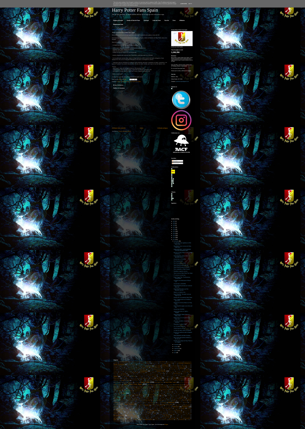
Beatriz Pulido (136, 366)
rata (167, 409)
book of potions (174, 366)
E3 (165, 373)
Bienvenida (143, 366)
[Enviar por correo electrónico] (130, 79)
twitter (172, 417)
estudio (170, 376)
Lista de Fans (157, 20)
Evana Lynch (117, 378)
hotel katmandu (157, 390)
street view (143, 414)
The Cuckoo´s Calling (143, 415)
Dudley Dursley (147, 373)
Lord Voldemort (128, 397)
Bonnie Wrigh (157, 366)
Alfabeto (129, 363)
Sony (150, 413)
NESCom (185, 400)
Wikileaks (165, 419)
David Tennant (122, 372)
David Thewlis (128, 372)
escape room (145, 376)
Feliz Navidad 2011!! (178, 261)
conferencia (116, 371)
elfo (177, 375)
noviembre (176, 344)
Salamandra (132, 412)
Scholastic (149, 412)
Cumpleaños (143, 371)
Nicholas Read (123, 402)
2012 (174, 237)
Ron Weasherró (170, 410)
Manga (122, 398)
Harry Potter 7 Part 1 (159, 382)
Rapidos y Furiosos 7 (162, 409)
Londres (122, 397)
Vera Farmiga (162, 418)
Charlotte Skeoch (166, 368)
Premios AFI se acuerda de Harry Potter (183, 297)
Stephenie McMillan (129, 414)
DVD (162, 373)
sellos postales (179, 411)
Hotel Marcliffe (165, 390)
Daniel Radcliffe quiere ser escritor (182, 267)
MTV (184, 399)
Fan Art (166, 20)
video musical (180, 418)
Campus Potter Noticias (156, 367)
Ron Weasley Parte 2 (186, 410)
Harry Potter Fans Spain (135, 10)
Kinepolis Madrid (153, 394)
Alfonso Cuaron (136, 363)
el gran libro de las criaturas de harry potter (138, 375)
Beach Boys (130, 366)
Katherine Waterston (179, 393)
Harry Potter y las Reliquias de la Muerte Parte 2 (138, 388)
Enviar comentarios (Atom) (125, 131)
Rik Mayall (133, 410)
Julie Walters (165, 393)
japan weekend (168, 391)
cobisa (137, 369)
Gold (186, 380)
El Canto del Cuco (123, 375)
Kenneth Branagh (135, 394)
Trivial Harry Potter (166, 417)
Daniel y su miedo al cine (179, 292)
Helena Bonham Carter (164, 389)
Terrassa (176, 414)
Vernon (167, 418)
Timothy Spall (116, 417)
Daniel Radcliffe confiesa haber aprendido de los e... (181, 256)
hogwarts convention (127, 390)
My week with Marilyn (157, 400)
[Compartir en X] (133, 79)
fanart (165, 378)
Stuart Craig (149, 414)
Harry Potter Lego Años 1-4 (134, 385)
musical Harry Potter (146, 400)
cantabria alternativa (166, 367)
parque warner (187, 404)
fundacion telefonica (135, 380)
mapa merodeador (128, 398)
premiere (119, 408)
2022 (174, 221)
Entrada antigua (163, 128)
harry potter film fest (179, 384)
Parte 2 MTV (116, 405)
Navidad (174, 400)
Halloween (130, 382)
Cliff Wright (132, 369)
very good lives (173, 418)
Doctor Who (170, 372)
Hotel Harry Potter (149, 390)
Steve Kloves (137, 414)
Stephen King (122, 414)
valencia (139, 418)
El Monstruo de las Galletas (170, 375)
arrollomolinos (145, 364)
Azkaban (179, 364)
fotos (169, 379)
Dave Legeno (172, 371)
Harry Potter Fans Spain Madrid (154, 384)
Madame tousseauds (175, 397)
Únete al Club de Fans (133, 20)
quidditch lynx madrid (135, 409)
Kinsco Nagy (167, 394)
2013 (174, 235)
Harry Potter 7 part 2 (170, 382)
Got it (190, 3)
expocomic (129, 378)
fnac (166, 379)
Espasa (155, 376)
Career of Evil (183, 367)
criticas (137, 371)
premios (124, 408)
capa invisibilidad (175, 367)
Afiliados (182, 20)
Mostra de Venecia (178, 399)
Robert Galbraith (154, 410)
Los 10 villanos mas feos (179, 326)
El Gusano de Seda (152, 375)
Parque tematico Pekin (179, 404)
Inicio (141, 128)
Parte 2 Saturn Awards (131, 405)
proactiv (155, 408)
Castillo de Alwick (130, 368)
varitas (149, 418)
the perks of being (158, 415)
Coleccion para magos (159, 369)
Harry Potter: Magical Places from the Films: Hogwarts (161, 388)
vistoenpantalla (129, 419)
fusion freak (143, 380)
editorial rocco (184, 373)
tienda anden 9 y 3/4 (186, 415)
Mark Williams (157, 398)
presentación (130, 408)
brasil (114, 367)
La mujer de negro (127, 395)
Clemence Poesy (125, 369)
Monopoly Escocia (164, 399)
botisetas (188, 366)
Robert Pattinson (163, 410)
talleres (171, 414)
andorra (175, 363)
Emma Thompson (183, 375)
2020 (174, 223)
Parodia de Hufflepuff (119, 404)
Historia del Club (118, 24)
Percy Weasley (154, 405)
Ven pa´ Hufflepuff (154, 418)
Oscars (185, 402)
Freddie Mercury (116, 380)
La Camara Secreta (183, 394)
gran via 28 (117, 382)
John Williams (142, 393)
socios (139, 413)
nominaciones (153, 402)
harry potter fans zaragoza (168, 384)
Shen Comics (124, 413)
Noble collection (135, 402)
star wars (116, 414)
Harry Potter (145, 382)
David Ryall (116, 372)
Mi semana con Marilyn (131, 399)
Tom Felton (135, 417)
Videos (115, 419)
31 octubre (116, 361)
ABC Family (142, 361)
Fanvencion (181, 378)
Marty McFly (163, 398)
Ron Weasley (178, 410)
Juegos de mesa (150, 393)
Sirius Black (130, 413)
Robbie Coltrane (139, 410)
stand (190, 413)
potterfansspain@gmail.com (182, 81)
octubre (176, 346)
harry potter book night (183, 382)
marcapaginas (136, 398)
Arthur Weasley (158, 364)
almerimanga (142, 363)
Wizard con (171, 419)
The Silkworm (166, 415)
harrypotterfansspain (137, 389)
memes (188, 398)
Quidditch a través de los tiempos (122, 409)
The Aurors (181, 414)
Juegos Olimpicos (158, 393)
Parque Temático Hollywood (154, 404)
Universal (129, 418)
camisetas (139, 367)
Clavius (119, 369)
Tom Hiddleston (143, 417)
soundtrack (161, 413)
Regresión (179, 409)
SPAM (165, 413)
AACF (131, 361)
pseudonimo (176, 408)
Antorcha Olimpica (132, 364)
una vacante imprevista (119, 418)
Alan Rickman (163, 361)
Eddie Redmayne (177, 373)
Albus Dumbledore (170, 361)
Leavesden (156, 395)
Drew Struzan (140, 373)
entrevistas (133, 376)
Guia (121, 382)
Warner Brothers (148, 419)
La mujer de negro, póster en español (182, 330)
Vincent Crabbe (122, 419)
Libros (163, 395)
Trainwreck (149, 417)
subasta (158, 414)
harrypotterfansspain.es (146, 389)
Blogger (166, 424)
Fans (128, 81)
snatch (135, 413)
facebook (147, 378)
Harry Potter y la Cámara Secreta (144, 387)
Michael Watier (147, 399)
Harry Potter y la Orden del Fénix (160, 387)
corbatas (121, 371)
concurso (119, 81)
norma (159, 402)
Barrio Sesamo (124, 366)
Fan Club (124, 81)
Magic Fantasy (188, 397)
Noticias (171, 402)
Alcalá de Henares (179, 361)
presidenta (136, 408)
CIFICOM (181, 368)
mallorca (117, 398)
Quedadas (182, 408)
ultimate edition (178, 417)
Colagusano (150, 369)
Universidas (134, 418)
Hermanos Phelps (175, 389)
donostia (124, 373)
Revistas (121, 410)
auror (172, 364)
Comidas (172, 369)
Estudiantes (165, 376)
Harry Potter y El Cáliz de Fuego (159, 385)
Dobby (165, 372)
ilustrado (189, 390)
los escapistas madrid (158, 397)
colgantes (167, 369)
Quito (141, 409)
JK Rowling (122, 393)
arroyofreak (151, 364)
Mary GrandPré (174, 398)
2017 (174, 227)
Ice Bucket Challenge (180, 390)
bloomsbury (149, 366)
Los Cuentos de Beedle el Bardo (145, 397)
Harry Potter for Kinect (123, 385)
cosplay (133, 371)
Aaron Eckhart (136, 361)
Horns (143, 390)
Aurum (175, 364)
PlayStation (116, 406)
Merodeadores (123, 399)
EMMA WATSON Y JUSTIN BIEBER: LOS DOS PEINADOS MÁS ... (182, 250)
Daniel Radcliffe (161, 371)
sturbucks (154, 414)
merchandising (116, 399)
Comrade (177, 369)
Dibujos (161, 372)
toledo (130, 417)
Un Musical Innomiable (186, 417)
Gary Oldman (159, 380)
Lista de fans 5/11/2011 (179, 309)
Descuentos (142, 372)
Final (162, 379)
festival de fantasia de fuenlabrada (131, 379)
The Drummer (151, 415)
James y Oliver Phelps (152, 391)
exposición (140, 378)
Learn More (183, 3)
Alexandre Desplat (122, 363)
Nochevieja (141, 402)
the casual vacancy (119, 415)
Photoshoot (179, 405)
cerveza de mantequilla (157, 368)
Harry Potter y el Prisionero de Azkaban (127, 387)
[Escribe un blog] (132, 79)
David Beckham (179, 371)
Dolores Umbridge (183, 372)
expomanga (135, 378)
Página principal (118, 20)
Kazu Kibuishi (119, 394)
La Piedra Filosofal (138, 395)
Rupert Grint (121, 412)
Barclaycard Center (186, 364)
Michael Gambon (140, 399)
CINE (187, 368)
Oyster (190, 402)
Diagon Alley (156, 372)
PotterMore (185, 406)
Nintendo (128, 402)
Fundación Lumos (125, 380)
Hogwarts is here (137, 390)
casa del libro (123, 368)
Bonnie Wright (165, 366)
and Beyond (162, 363)
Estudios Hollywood (176, 376)
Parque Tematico (129, 404)
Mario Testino (150, 398)
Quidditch (189, 408)
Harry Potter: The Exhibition (178, 388)
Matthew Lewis (182, 398)
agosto (176, 350)
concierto (181, 369)
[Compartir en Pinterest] (136, 79)
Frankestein (188, 379)
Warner (141, 419)
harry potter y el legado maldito (173, 385)
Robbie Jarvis (146, 410)
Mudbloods (189, 399)
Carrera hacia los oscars (179, 328)
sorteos (155, 413)
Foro (174, 20)
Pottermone (175, 406)
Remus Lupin (116, 410)
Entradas (175, 160)
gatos (165, 380)
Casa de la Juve (117, 368)
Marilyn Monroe (143, 398)
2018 (174, 225)
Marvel (168, 398)
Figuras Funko (157, 379)
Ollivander (181, 402)
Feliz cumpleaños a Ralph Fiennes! (182, 269)
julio (175, 352)
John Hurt (137, 393)
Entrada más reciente (119, 128)
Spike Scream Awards (172, 413)
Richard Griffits (127, 410)
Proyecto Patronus (168, 408)
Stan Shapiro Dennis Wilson (183, 413)
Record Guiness (173, 409)
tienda (180, 415)
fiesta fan (150, 379)
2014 (174, 233)
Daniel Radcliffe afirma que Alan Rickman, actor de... (181, 289)
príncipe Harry (149, 408)
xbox (187, 419)
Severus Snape (117, 413)
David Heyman (186, 371)
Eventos (146, 20)
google (190, 380)
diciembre (176, 241)
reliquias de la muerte (186, 409)
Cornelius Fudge (127, 371)
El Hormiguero (160, 375)
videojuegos (187, 418)
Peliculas (147, 405)
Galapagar (148, 380)
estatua (159, 376)
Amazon (148, 363)
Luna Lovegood (167, 397)
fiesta (146, 379)
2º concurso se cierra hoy (179, 275)
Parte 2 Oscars (123, 405)
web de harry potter (158, 419)
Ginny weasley (178, 380)
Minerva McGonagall (155, 399)
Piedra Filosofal (186, 405)
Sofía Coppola (145, 413)
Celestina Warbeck (147, 368)
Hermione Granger (185, 389)
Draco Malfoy (130, 373)
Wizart (176, 419)
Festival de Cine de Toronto (119, 379)
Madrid (182, 397)
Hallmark (125, 382)
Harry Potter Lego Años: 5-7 (146, 385)
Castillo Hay (137, 368)
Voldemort (136, 419)
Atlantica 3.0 (165, 364)
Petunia (174, 405)
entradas (127, 376)
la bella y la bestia (174, 394)
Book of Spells (182, 366)
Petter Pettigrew (168, 405)
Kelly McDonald (126, 394)
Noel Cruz (146, 402)
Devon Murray (149, 372)
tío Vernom (122, 417)
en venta (122, 376)
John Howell (131, 393)
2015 (174, 231)
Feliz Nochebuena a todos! (180, 263)
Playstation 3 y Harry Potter (180, 324)
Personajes (161, 405)
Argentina (139, 364)
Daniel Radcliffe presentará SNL (181, 265)
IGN (186, 390)
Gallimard (153, 380)
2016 (174, 229)
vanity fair (144, 418)
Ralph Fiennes (147, 409)
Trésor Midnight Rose (156, 417)
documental (176, 372)
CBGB (142, 368)
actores (147, 361)
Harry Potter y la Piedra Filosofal (176, 387)
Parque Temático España (141, 404)
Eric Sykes (139, 376)
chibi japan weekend (174, 368)
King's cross (161, 394)
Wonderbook (182, 419)
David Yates (135, 372)
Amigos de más (155, 363)
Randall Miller (154, 409)
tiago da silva (174, 415)
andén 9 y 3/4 (169, 363)
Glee (183, 380)
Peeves (141, 405)
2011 (174, 239)
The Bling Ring (187, 414)
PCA (138, 405)
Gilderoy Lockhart (171, 380)
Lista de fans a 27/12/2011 (180, 259)
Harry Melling (136, 382)
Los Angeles (134, 397)
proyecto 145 (160, 408)
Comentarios (176, 163)
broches (126, 367)
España (150, 376)
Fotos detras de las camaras (178, 379)
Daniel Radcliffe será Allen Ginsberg (182, 335)
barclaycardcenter (117, 366)
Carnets (188, 367)
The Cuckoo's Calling (132, 415)
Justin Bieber (171, 393)
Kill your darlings (144, 394)
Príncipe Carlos (142, 408)
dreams (135, 373)
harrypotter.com (129, 389)
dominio (119, 373)
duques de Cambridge (156, 373)
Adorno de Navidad (154, 361)
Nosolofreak (163, 402)
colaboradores (142, 369)
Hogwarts (120, 390)
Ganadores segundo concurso (180, 271)
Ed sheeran (169, 373)
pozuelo (115, 408)
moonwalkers (171, 399)
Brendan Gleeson (120, 367)
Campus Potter (145, 367)
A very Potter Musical (123, 361)
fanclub (169, 378)
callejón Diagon (132, 367)
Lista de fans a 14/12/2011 (180, 283)
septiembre (177, 348)
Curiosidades (152, 371)
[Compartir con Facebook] (135, 79)
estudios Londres (185, 376)
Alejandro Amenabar (187, 361)
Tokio (126, 417)
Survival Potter (165, 414)
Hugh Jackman (172, 390)
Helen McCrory (155, 389)
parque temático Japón (167, 404)
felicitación (188, 378)
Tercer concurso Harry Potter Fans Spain (183, 273)
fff (139, 379)
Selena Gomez (171, 411)
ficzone (142, 379)
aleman (116, 363)
